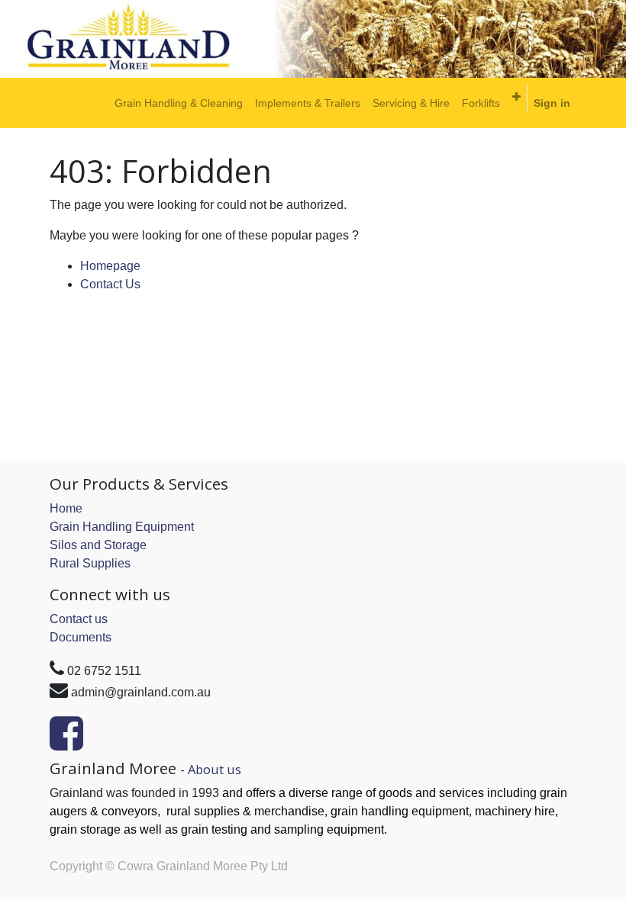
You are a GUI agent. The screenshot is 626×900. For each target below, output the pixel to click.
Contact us (79, 618)
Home (66, 508)
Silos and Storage (98, 544)
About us (214, 769)
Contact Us (110, 284)
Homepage (110, 265)
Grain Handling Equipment (122, 526)
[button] (516, 97)
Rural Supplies (90, 563)
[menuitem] (178, 103)
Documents (80, 637)
